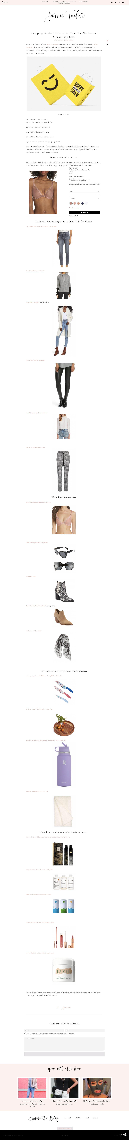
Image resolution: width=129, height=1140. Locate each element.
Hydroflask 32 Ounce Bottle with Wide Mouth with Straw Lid (46, 740)
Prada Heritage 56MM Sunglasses (37, 542)
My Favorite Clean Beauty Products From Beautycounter (96, 1102)
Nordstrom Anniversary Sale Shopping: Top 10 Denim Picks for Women (32, 1104)
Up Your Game (83, 1)
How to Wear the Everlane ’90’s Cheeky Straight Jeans (64, 1102)
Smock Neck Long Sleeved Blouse (36, 413)
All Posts (68, 1118)
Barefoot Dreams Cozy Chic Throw (37, 791)
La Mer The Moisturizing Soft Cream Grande (40, 953)
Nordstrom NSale (52, 44)
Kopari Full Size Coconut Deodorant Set (38, 894)
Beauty (64, 1)
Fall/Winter (69, 40)
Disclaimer (65, 1135)
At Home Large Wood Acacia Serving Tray (39, 709)
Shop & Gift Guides (64, 3)
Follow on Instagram (65, 1128)
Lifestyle (72, 1)
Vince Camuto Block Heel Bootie (36, 606)
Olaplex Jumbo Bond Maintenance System (39, 870)
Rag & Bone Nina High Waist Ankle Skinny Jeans (41, 226)
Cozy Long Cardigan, (32, 302)
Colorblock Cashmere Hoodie (35, 271)
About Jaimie (45, 1)
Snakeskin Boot (31, 576)
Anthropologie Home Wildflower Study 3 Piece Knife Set (44, 676)
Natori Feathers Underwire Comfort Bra (38, 502)
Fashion (55, 1)
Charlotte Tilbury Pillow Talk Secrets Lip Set (40, 922)
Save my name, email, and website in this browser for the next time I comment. (50, 1034)
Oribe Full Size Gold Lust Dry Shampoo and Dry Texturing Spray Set (48, 837)
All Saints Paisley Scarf (33, 631)
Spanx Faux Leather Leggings (35, 360)
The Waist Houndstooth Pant (35, 447)
